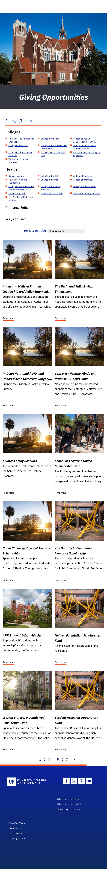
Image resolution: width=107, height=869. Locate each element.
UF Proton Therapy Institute (86, 193)
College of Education (18, 145)
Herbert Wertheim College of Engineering (87, 154)
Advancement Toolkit (69, 804)
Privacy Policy (17, 838)
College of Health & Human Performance (54, 147)
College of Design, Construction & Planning (84, 140)
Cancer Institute (16, 176)
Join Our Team (17, 823)
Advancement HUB (68, 799)
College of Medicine (82, 176)
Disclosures (15, 833)
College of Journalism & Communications (84, 147)
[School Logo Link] (29, 782)
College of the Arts (50, 138)
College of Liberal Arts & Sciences (20, 154)
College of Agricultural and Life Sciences (21, 140)
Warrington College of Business (18, 161)
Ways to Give (16, 219)
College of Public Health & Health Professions (21, 188)
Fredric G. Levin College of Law (53, 154)
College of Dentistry (50, 176)
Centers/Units (16, 207)
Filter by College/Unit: (34, 230)
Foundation (15, 828)
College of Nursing (49, 179)
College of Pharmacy (83, 179)
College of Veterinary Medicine (51, 188)
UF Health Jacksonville (52, 193)
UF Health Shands (17, 193)
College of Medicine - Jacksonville (18, 181)
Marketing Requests (68, 809)
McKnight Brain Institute (84, 186)
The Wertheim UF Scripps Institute (20, 199)
